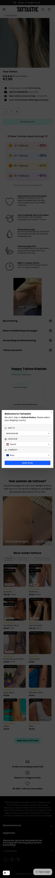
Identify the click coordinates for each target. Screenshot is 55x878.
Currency (12, 450)
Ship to (11, 428)
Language (12, 439)
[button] (6, 873)
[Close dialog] (51, 412)
